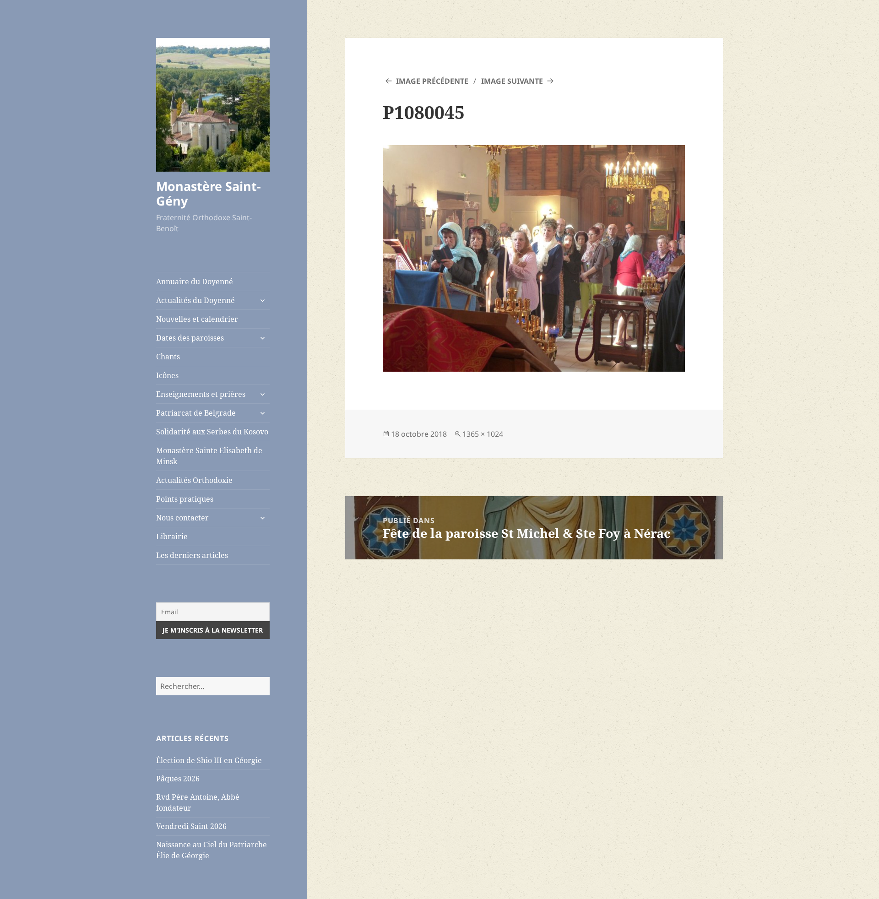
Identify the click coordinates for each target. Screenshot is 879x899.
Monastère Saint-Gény (208, 193)
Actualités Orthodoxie (194, 480)
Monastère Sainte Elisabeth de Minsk (209, 455)
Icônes (167, 375)
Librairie (172, 536)
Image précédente (432, 81)
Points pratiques (184, 499)
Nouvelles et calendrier (197, 319)
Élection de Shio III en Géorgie (209, 760)
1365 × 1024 (482, 434)
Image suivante (512, 81)
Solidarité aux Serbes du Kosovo (212, 432)
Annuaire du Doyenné (194, 281)
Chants (168, 357)
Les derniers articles (192, 555)
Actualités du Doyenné (195, 300)
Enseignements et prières (200, 394)
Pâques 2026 (178, 779)
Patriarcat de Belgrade (196, 413)
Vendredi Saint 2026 (191, 826)
